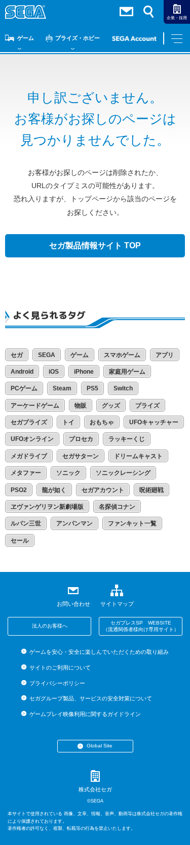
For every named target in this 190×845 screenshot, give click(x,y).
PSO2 (19, 490)
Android (22, 371)
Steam (62, 388)
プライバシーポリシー (57, 683)
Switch (123, 388)
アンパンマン (74, 523)
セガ (17, 355)
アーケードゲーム (35, 405)
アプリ (165, 355)
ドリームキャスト (138, 456)
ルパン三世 (26, 523)
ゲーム (25, 38)
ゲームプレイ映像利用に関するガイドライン (85, 714)
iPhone (84, 371)
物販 (80, 405)
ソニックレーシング (123, 472)
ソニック (68, 472)
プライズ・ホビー (77, 38)
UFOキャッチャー (153, 422)
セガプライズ (29, 422)
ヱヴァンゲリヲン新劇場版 (47, 506)
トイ (68, 422)
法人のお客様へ (49, 626)
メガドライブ (29, 456)
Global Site (99, 745)
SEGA (46, 355)
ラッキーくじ (126, 438)
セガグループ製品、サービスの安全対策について (90, 698)
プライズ (147, 405)
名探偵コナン (117, 506)
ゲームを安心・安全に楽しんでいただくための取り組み (99, 652)
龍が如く (54, 490)
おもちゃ (102, 422)
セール (20, 540)
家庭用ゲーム (127, 371)
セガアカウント (103, 490)
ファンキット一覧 (132, 523)
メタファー (26, 472)
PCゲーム (24, 388)
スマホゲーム (122, 355)
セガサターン (80, 456)
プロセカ (81, 438)
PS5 (92, 388)
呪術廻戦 (151, 490)
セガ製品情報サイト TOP (95, 245)
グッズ (111, 405)
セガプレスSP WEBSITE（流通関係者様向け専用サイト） (141, 626)
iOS (54, 371)
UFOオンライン (32, 438)
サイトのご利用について (60, 667)
